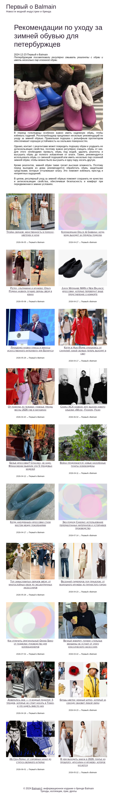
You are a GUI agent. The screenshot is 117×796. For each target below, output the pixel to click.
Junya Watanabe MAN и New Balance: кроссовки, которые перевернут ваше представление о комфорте (83, 291)
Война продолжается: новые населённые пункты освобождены (83, 464)
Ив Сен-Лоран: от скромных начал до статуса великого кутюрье (30, 761)
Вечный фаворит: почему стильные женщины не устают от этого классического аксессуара (82, 643)
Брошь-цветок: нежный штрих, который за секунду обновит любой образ (83, 701)
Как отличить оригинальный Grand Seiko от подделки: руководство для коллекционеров (30, 643)
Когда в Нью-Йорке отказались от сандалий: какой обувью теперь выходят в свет (82, 350)
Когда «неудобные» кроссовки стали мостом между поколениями (30, 524)
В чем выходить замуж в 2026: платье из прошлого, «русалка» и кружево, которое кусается (82, 762)
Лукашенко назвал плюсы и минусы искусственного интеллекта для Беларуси (30, 349)
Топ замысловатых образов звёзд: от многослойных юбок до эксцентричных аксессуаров (30, 584)
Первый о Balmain (31, 6)
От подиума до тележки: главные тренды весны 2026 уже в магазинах (30, 408)
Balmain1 (37, 788)
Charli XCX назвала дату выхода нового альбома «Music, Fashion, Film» (82, 408)
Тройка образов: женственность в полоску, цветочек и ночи (30, 234)
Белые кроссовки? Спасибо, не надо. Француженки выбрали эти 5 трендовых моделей (30, 465)
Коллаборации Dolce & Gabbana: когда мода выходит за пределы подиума (82, 234)
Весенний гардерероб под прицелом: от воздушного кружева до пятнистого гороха (82, 583)
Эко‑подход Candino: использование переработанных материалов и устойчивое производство (83, 525)
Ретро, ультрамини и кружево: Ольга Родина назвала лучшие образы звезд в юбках (30, 291)
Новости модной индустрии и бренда (28, 11)
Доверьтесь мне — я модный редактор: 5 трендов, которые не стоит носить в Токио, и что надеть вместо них (30, 702)
